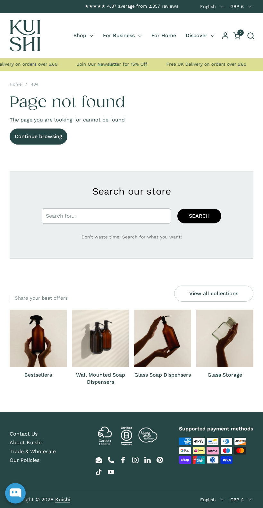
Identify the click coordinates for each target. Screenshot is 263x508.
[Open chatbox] (15, 493)
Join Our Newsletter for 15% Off (107, 64)
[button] (251, 36)
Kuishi (62, 499)
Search (199, 216)
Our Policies (24, 460)
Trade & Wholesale (33, 451)
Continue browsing (38, 136)
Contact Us (24, 434)
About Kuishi (26, 442)
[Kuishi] (25, 36)
